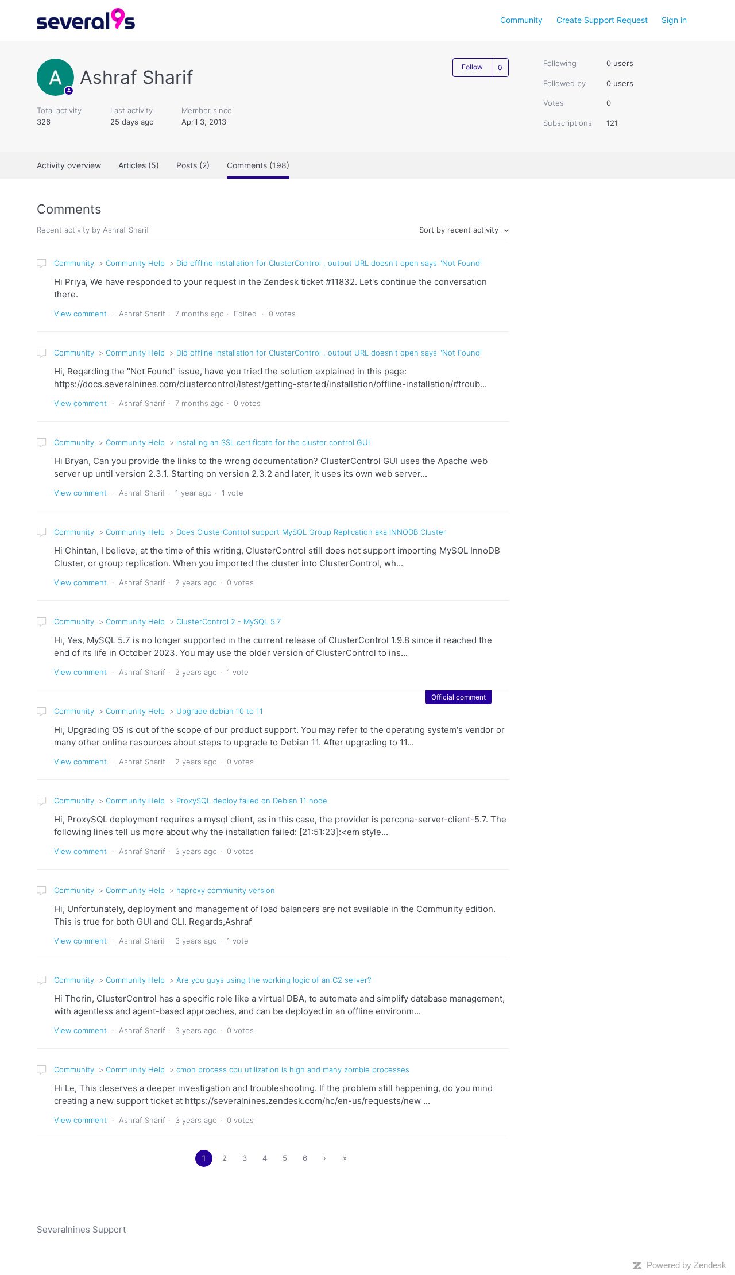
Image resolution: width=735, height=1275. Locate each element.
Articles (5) (138, 165)
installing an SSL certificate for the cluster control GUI (273, 442)
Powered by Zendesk (686, 1265)
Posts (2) (193, 165)
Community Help (135, 263)
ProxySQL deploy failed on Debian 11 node (251, 800)
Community (521, 20)
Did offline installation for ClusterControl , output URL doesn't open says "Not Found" (329, 263)
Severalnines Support (81, 1229)
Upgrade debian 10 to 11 (219, 711)
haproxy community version (225, 890)
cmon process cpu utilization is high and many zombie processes (292, 1069)
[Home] (86, 26)
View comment (80, 313)
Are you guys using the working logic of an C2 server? (273, 979)
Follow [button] (472, 67)
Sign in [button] (674, 20)
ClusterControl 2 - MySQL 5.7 (228, 621)
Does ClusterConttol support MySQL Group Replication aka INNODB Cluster (311, 531)
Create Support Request (602, 20)
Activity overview (69, 165)
